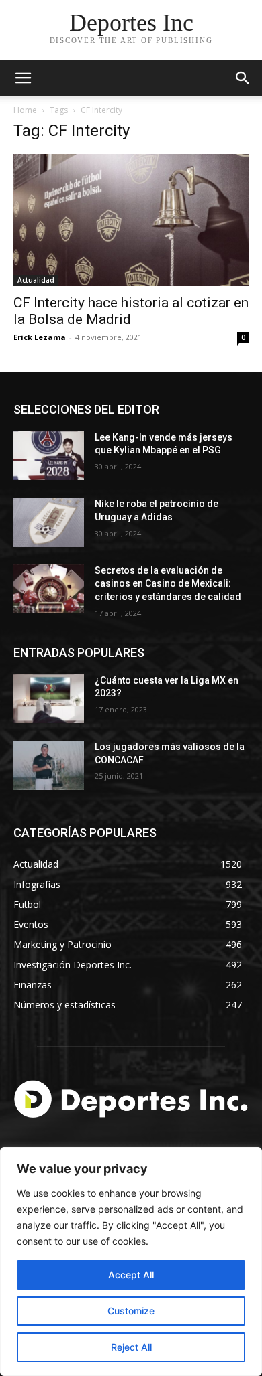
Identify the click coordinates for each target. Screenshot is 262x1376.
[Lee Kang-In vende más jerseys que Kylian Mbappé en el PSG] (48, 456)
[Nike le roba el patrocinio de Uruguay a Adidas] (48, 522)
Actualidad (35, 280)
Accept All (131, 1274)
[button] (243, 78)
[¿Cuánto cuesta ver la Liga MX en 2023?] (48, 699)
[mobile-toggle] (22, 78)
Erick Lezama (39, 337)
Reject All (131, 1347)
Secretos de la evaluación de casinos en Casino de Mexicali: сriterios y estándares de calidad (168, 583)
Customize (131, 1310)
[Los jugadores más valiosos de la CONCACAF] (48, 765)
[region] (131, 1261)
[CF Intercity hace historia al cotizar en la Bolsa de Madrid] (131, 220)
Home (25, 110)
